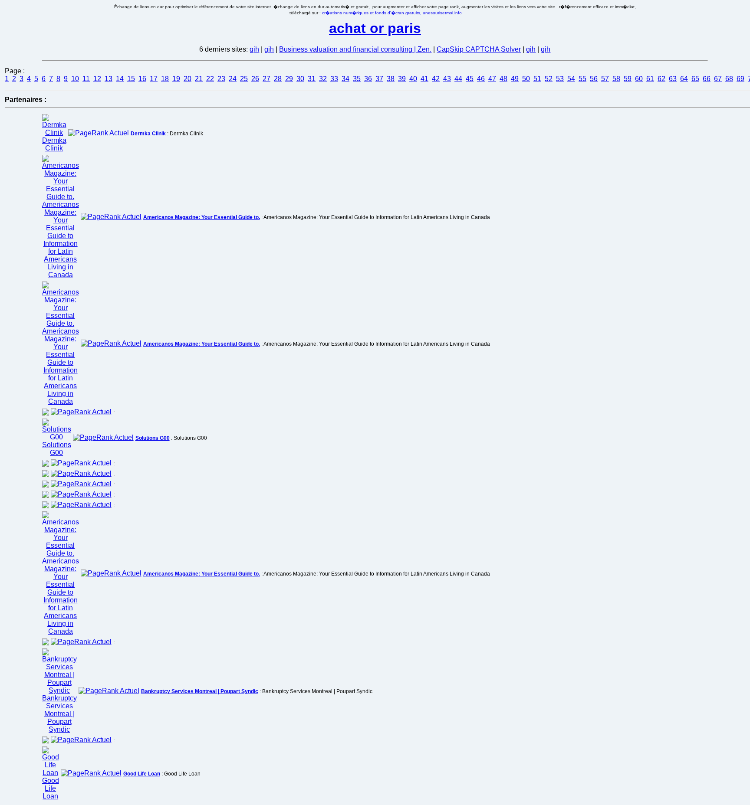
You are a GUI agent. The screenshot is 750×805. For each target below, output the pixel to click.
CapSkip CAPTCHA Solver (479, 49)
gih (254, 49)
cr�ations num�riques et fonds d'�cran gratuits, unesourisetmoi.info (392, 12)
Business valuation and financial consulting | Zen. (355, 49)
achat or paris (375, 28)
